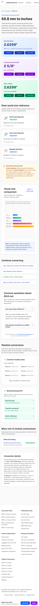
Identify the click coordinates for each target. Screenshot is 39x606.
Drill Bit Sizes (25, 514)
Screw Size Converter (27, 517)
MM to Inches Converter (9, 514)
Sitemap (4, 580)
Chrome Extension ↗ (8, 577)
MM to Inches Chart (8, 527)
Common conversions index (12, 443)
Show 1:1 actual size (29, 190)
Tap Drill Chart (25, 520)
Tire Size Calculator (8, 540)
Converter (25, 603)
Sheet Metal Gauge (27, 523)
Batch (34, 603)
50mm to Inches (7, 568)
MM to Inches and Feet (9, 520)
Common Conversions (27, 540)
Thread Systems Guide (28, 551)
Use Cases (24, 537)
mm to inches (6, 11)
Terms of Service (20, 595)
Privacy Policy (8, 595)
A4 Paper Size (6, 574)
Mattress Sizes (6, 545)
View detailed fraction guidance (12, 271)
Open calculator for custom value (19, 380)
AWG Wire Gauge (26, 526)
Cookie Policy (30, 595)
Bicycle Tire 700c (7, 548)
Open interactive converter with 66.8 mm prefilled (18, 266)
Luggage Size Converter (9, 543)
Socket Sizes (25, 528)
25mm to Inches (7, 565)
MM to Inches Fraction (8, 517)
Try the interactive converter (24, 334)
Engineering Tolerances (9, 551)
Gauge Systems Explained (29, 548)
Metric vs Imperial (26, 545)
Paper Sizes (5, 537)
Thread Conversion (26, 554)
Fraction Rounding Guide (28, 543)
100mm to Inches (7, 571)
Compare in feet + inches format (13, 277)
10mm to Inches (6, 563)
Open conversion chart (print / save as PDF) (16, 282)
